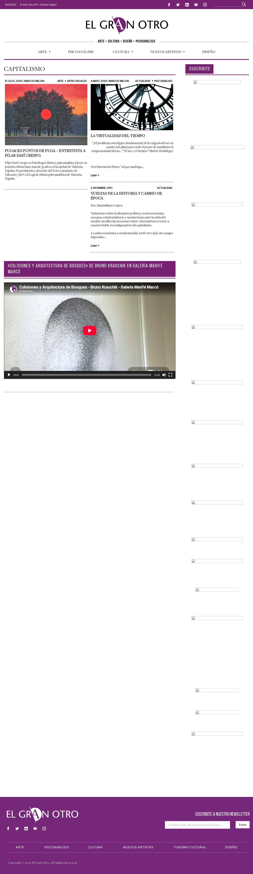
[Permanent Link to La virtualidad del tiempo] (132, 107)
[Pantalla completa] (170, 375)
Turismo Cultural (190, 847)
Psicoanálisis (80, 51)
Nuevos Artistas (163, 52)
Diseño (208, 51)
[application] (90, 330)
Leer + (95, 175)
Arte (40, 52)
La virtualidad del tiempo (118, 135)
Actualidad (142, 81)
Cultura (119, 52)
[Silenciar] (164, 375)
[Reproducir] (9, 375)
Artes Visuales (77, 81)
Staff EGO (10, 4)
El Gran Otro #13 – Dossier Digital (38, 4)
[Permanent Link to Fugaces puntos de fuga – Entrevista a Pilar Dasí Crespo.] (46, 114)
